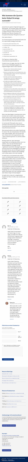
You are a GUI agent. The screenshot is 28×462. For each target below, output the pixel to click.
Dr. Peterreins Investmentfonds (11, 22)
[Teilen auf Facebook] (14, 191)
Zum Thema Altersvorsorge (12, 404)
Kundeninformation (6, 450)
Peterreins (22, 181)
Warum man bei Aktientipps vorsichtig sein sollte (10, 376)
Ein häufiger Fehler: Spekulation (8, 380)
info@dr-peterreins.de (10, 1)
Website (19, 340)
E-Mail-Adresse (20, 337)
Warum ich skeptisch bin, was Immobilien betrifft (10, 378)
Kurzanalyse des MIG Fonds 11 (11, 406)
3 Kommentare (12, 181)
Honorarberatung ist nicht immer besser (9, 382)
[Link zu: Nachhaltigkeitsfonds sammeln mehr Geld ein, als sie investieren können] (20, 210)
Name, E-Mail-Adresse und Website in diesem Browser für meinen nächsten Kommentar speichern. (12, 346)
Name (19, 331)
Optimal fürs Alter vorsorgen (7, 373)
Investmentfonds (16, 184)
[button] (2, 459)
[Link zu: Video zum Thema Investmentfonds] (8, 202)
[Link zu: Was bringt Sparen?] (20, 202)
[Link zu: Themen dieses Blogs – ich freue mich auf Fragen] (20, 214)
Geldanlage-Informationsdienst (9, 425)
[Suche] (21, 4)
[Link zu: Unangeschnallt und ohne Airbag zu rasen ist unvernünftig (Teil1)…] (8, 206)
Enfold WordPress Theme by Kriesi (18, 458)
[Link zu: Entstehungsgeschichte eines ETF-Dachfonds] (8, 210)
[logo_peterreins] (11, 4)
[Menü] (24, 4)
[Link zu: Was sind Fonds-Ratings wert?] (8, 214)
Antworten (9, 250)
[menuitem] (21, 4)
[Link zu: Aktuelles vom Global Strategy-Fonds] (20, 206)
